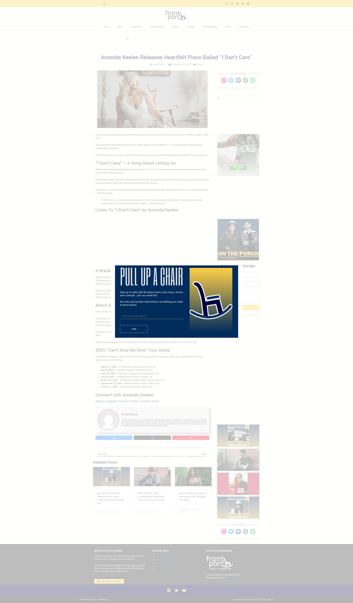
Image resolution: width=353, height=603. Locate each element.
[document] (176, 301)
